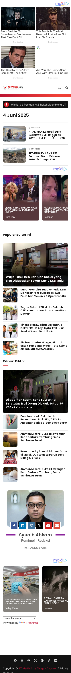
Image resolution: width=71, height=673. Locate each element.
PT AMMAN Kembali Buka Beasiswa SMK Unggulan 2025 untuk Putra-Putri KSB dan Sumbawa (47, 137)
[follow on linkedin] (56, 660)
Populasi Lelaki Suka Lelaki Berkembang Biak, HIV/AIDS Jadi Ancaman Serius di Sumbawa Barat (43, 419)
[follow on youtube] (29, 660)
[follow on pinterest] (42, 660)
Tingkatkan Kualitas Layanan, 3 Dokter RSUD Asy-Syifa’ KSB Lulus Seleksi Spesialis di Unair (42, 328)
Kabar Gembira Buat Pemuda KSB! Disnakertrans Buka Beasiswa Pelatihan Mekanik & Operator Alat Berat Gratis (43, 294)
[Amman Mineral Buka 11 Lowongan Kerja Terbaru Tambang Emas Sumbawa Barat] (10, 444)
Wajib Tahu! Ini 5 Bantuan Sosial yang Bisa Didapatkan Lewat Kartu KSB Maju (35, 279)
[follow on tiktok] (49, 660)
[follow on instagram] (22, 660)
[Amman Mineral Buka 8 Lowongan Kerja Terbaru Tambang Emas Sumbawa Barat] (10, 479)
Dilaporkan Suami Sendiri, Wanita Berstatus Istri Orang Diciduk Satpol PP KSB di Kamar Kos (35, 403)
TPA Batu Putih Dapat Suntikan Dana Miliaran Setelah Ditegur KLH (44, 156)
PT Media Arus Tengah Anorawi (37, 668)
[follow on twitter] (36, 660)
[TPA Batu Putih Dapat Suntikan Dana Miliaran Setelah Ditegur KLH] (14, 160)
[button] (59, 88)
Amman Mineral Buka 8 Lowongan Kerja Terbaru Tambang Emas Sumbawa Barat (42, 472)
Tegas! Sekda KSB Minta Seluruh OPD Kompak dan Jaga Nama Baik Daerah (43, 310)
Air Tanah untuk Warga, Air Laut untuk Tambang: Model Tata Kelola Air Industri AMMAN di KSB (43, 346)
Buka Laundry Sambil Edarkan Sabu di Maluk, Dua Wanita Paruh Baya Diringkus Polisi (43, 455)
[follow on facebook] (15, 660)
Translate (32, 623)
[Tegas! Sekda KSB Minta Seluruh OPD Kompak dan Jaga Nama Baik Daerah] (10, 317)
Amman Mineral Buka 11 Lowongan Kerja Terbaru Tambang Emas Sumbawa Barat (42, 437)
